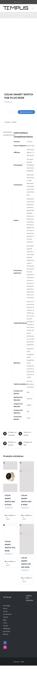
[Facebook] (5, 642)
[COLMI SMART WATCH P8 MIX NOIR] (27, 539)
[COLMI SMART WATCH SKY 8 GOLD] (10, 476)
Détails (14, 515)
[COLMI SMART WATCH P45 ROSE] (10, 531)
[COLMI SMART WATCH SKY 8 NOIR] (27, 476)
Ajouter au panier (26, 112)
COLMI (14, 122)
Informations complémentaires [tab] (7, 133)
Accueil (5, 14)
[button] (4, 86)
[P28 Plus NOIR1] (18, 55)
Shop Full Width (14, 14)
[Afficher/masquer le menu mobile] (33, 8)
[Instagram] (5, 647)
